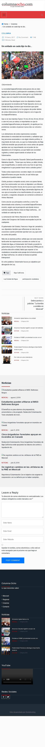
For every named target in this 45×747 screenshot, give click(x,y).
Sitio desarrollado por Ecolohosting (22, 712)
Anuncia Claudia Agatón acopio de (23, 629)
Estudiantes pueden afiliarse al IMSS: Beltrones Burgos (20, 403)
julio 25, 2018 (15, 463)
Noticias (16, 331)
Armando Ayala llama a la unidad (25, 318)
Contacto (6, 607)
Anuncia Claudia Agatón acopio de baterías (28, 328)
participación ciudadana (30, 279)
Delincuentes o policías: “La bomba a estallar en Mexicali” (35, 303)
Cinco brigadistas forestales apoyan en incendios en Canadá (21, 435)
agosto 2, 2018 (15, 397)
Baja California (19, 273)
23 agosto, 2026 (25, 321)
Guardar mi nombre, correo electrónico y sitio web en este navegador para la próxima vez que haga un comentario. (21, 550)
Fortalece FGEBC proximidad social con (25, 638)
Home (6, 24)
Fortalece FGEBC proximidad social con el (27, 337)
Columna (14, 24)
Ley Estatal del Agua (11, 279)
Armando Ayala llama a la (20, 619)
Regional (6, 599)
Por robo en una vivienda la (23, 357)
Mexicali (16, 321)
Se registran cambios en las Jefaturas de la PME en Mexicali (22, 468)
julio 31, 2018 (15, 430)
